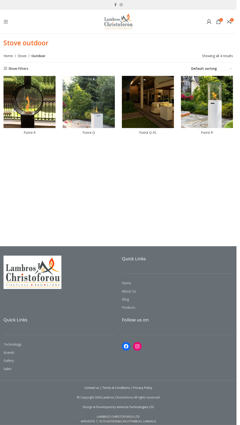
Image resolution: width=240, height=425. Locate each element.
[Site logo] (118, 21)
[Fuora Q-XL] (148, 102)
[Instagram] (137, 346)
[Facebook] (126, 346)
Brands (9, 352)
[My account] (209, 21)
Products (128, 307)
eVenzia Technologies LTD (135, 407)
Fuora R (207, 132)
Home (8, 56)
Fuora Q (88, 132)
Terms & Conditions (116, 388)
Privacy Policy (142, 388)
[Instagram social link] (121, 5)
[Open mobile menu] (6, 21)
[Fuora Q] (89, 102)
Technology (12, 344)
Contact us (91, 388)
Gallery (9, 360)
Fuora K (30, 132)
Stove (22, 56)
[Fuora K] (30, 102)
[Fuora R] (207, 102)
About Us (129, 291)
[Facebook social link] (115, 5)
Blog (125, 299)
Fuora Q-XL (148, 132)
